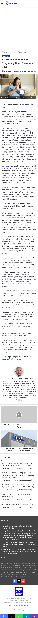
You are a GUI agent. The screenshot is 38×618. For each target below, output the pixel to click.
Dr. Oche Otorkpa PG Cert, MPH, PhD (13, 71)
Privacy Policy (25, 605)
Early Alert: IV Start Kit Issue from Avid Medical (18, 531)
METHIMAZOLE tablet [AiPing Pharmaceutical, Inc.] (17, 504)
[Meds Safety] (12, 3)
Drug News (22, 52)
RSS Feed (4, 521)
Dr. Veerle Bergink (13, 225)
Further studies (7, 166)
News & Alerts (13, 52)
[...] (32, 468)
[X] (19, 400)
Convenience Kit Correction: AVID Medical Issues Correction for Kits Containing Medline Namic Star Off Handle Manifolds (19, 551)
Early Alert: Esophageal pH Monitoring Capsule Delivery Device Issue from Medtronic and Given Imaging (18, 544)
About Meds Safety (14, 605)
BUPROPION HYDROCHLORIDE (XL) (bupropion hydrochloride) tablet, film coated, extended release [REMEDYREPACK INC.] (18, 475)
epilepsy (11, 305)
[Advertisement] (19, 28)
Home (5, 52)
